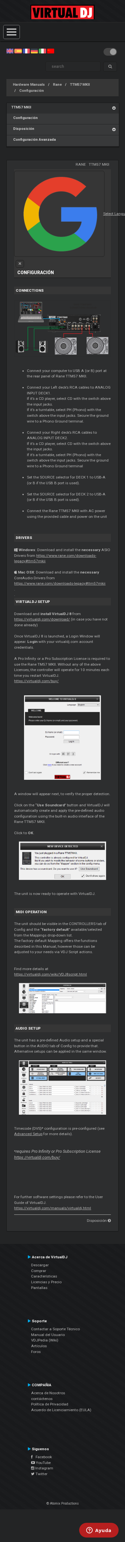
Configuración (31, 91)
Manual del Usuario (48, 1334)
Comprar (38, 1271)
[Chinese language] (50, 51)
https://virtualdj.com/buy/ (36, 681)
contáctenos (42, 1398)
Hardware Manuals (29, 85)
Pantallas (39, 1287)
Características (44, 1276)
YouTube (43, 1462)
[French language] (26, 51)
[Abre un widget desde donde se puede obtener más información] (99, 1531)
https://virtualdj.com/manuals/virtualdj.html (52, 1208)
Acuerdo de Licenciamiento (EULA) (61, 1410)
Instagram (43, 1468)
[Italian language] (42, 51)
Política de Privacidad (49, 1404)
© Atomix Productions (62, 1503)
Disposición (22, 129)
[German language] (34, 51)
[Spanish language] (17, 51)
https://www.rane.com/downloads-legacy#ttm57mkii (59, 583)
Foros (36, 1351)
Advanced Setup (28, 1134)
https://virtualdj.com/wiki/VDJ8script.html (50, 974)
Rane (57, 85)
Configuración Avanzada (33, 140)
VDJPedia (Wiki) (44, 1340)
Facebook (42, 1457)
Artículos (39, 1346)
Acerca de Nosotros (48, 1393)
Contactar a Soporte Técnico (55, 1329)
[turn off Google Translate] (20, 264)
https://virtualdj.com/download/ (42, 619)
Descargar (40, 1265)
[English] (9, 51)
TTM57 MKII (80, 85)
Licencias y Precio (46, 1282)
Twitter (41, 1474)
